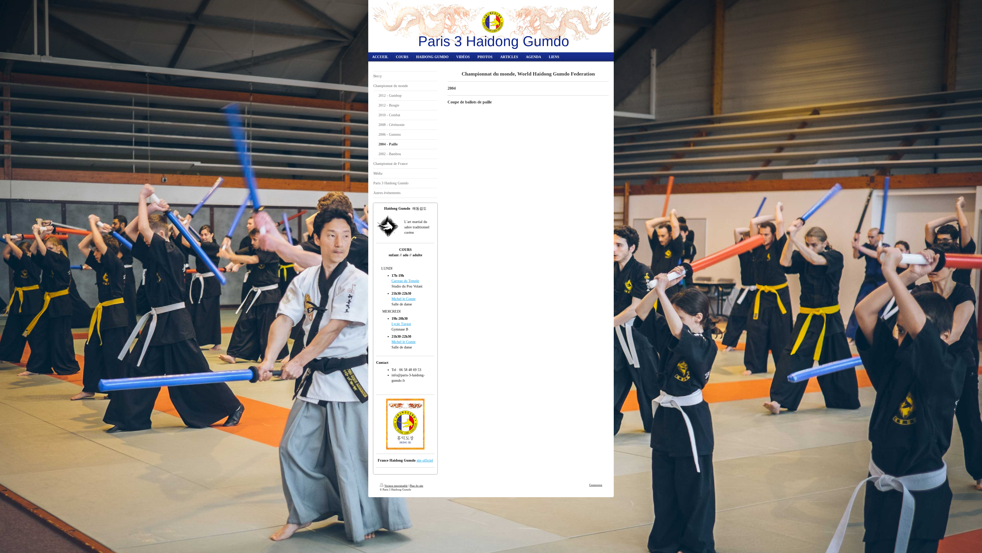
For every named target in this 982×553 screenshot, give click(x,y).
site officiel (425, 460)
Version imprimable (396, 485)
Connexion (595, 484)
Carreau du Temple (405, 281)
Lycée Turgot (401, 324)
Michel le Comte (404, 299)
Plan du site (416, 485)
